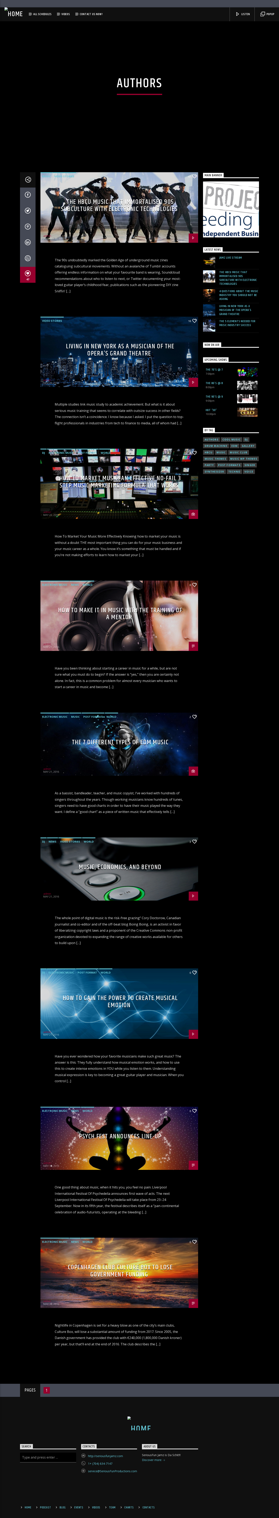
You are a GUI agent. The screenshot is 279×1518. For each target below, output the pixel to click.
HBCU (209, 452)
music (221, 452)
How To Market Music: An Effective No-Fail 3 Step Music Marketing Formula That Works (120, 482)
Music (46, 176)
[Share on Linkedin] (28, 243)
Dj (246, 439)
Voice (248, 471)
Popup (270, 14)
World (106, 453)
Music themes (215, 459)
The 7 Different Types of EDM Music (120, 742)
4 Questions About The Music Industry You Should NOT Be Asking (239, 295)
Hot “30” (211, 410)
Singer (249, 465)
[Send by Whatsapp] (28, 259)
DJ (43, 453)
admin (47, 236)
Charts (129, 1507)
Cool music (231, 439)
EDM (234, 446)
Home (28, 1507)
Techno (234, 471)
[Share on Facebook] (28, 195)
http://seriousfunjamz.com (105, 1456)
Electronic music (61, 453)
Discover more (152, 1460)
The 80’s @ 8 (214, 383)
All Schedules (42, 14)
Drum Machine (216, 446)
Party (209, 465)
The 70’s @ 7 (214, 369)
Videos (65, 14)
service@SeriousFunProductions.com (112, 1471)
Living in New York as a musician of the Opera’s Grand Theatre (120, 350)
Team (112, 1507)
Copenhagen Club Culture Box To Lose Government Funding (120, 1271)
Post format (87, 453)
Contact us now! (91, 14)
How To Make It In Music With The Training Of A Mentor (120, 614)
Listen (245, 14)
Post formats (229, 465)
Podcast (45, 1507)
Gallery (248, 446)
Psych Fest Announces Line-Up (120, 1136)
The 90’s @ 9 (214, 396)
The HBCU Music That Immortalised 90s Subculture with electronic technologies (119, 205)
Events (78, 1507)
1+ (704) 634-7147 (100, 1463)
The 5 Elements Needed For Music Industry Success (237, 323)
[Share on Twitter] (28, 211)
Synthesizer (214, 471)
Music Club (238, 452)
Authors (211, 439)
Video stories (64, 176)
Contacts (149, 1507)
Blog (63, 1507)
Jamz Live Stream (230, 258)
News (75, 585)
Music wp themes (243, 459)
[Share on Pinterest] (28, 227)
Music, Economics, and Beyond (120, 867)
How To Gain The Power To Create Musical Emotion (120, 1001)
